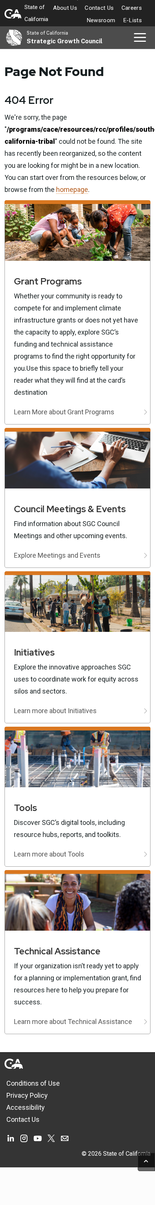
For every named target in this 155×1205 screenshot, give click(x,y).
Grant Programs (48, 281)
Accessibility (25, 1107)
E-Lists (132, 20)
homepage (72, 189)
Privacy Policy (27, 1095)
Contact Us (99, 8)
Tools (25, 808)
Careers (132, 8)
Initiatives (34, 652)
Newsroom (101, 20)
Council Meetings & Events (70, 509)
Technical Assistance (57, 951)
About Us (65, 8)
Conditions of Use (33, 1083)
